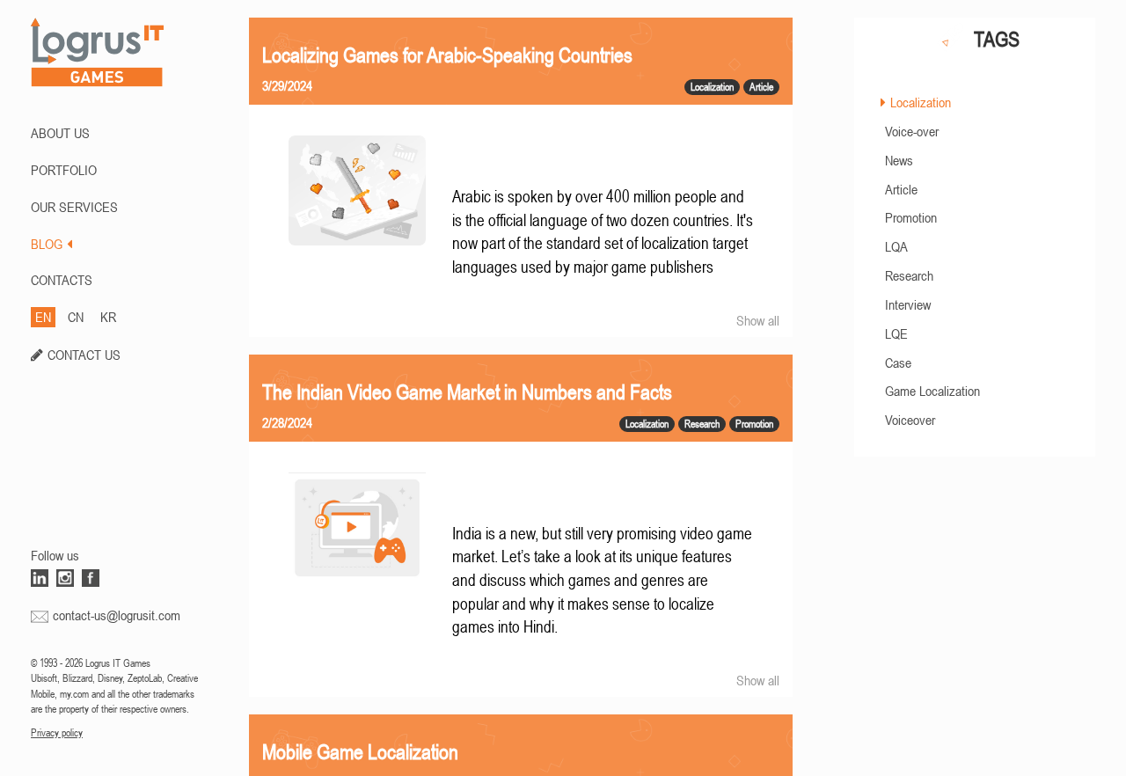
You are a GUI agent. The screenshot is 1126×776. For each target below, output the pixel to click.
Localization (920, 102)
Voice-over (912, 131)
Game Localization (932, 391)
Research (909, 275)
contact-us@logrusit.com (116, 615)
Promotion (911, 217)
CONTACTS (61, 280)
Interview (908, 304)
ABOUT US (60, 133)
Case (898, 362)
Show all (757, 320)
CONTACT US (84, 354)
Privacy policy (57, 733)
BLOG (46, 244)
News (899, 160)
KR (108, 317)
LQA (896, 246)
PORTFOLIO (64, 170)
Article (901, 189)
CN (76, 317)
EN (43, 317)
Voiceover (910, 420)
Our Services (74, 207)
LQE (896, 333)
